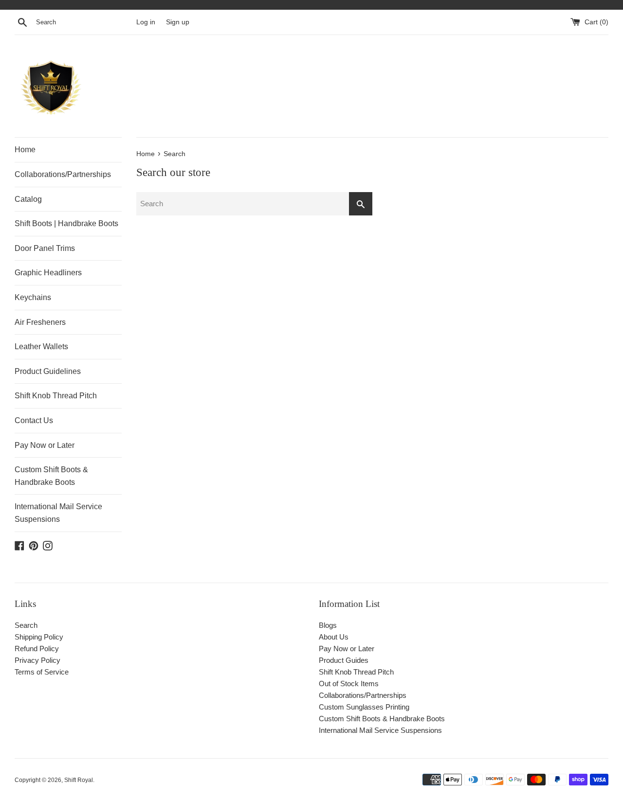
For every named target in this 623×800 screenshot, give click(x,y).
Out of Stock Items (349, 683)
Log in (145, 22)
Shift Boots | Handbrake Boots (66, 223)
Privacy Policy (37, 660)
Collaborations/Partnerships (63, 174)
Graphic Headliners (48, 272)
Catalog (28, 199)
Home (25, 149)
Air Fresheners (40, 322)
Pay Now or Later (44, 445)
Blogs (328, 625)
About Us (333, 637)
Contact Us (34, 420)
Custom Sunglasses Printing (364, 707)
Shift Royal (78, 780)
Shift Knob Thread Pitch (56, 395)
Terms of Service (42, 672)
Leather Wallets (41, 346)
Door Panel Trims (45, 248)
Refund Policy (37, 648)
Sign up (177, 22)
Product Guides (343, 660)
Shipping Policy (39, 637)
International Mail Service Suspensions (58, 512)
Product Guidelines (48, 371)
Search (26, 625)
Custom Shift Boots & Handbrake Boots (51, 475)
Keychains (33, 297)
